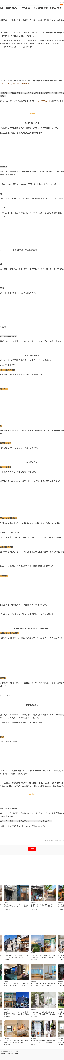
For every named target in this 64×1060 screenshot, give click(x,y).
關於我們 (3, 1053)
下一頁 (32, 848)
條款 (12, 1053)
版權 (17, 1053)
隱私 (15, 1053)
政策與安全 (8, 1053)
